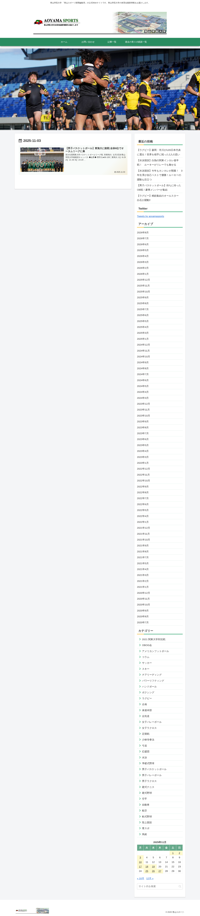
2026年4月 (143, 256)
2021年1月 (143, 587)
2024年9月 (143, 362)
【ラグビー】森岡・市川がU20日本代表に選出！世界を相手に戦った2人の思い (159, 152)
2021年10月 (143, 539)
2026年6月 (143, 244)
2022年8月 (143, 492)
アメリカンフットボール (155, 651)
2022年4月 (143, 516)
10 (140, 862)
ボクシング (148, 692)
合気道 (145, 716)
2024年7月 (143, 374)
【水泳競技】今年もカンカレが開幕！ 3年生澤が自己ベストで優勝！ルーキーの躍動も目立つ (159, 175)
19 (153, 866)
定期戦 (145, 733)
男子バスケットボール (154, 769)
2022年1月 (143, 522)
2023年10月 (143, 415)
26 (153, 871)
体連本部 (147, 710)
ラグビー (147, 698)
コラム (145, 657)
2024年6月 (143, 380)
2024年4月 (143, 392)
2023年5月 (143, 445)
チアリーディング (152, 674)
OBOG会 (147, 645)
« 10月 (140, 878)
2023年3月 (143, 457)
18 (146, 866)
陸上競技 (147, 822)
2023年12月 (143, 403)
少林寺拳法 (148, 739)
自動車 (145, 804)
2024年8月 (143, 368)
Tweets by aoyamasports (150, 216)
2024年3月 (143, 398)
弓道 (144, 745)
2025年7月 (143, 309)
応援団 (145, 751)
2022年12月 (143, 468)
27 (160, 871)
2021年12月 (143, 527)
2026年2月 (143, 268)
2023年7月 (143, 433)
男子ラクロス (149, 781)
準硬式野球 (148, 763)
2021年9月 (143, 545)
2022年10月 (143, 480)
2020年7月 (143, 622)
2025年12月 (143, 279)
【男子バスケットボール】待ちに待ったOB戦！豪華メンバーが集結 (159, 187)
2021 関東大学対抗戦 (153, 639)
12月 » (149, 878)
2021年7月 (143, 557)
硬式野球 (147, 793)
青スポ (145, 828)
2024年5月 (143, 386)
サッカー (147, 663)
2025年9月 (143, 297)
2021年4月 (143, 569)
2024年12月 (143, 344)
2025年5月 (143, 321)
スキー (145, 669)
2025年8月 (143, 303)
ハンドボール (149, 686)
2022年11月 (143, 474)
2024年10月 (143, 356)
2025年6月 (143, 315)
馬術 (144, 834)
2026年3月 (143, 262)
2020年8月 (143, 616)
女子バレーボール (152, 722)
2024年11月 (143, 350)
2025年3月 (143, 333)
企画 (144, 704)
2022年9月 (143, 486)
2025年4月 (143, 327)
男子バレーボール (152, 775)
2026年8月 (143, 232)
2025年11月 (143, 285)
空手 (144, 798)
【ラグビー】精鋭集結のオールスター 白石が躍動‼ (159, 197)
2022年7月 (143, 498)
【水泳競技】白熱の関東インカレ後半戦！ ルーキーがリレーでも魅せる (158, 162)
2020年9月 (143, 610)
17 (140, 866)
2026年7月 (143, 238)
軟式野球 (147, 816)
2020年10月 (143, 604)
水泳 (144, 757)
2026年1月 (143, 274)
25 (146, 871)
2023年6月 (143, 439)
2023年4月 (143, 451)
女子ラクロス (149, 728)
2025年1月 (143, 339)
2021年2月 (143, 581)
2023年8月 (143, 427)
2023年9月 (143, 421)
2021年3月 (143, 575)
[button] (4, 89)
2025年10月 (143, 291)
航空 (144, 810)
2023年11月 (143, 409)
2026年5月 (143, 250)
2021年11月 (143, 533)
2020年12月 (143, 593)
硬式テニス (148, 787)
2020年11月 (143, 598)
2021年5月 (143, 563)
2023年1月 (143, 463)
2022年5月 (143, 510)
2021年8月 (143, 551)
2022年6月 (143, 504)
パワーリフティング (153, 680)
